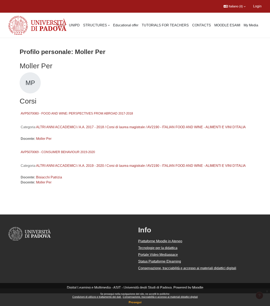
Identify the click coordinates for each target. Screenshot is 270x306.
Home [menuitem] (61, 25)
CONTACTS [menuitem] (201, 25)
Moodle (197, 287)
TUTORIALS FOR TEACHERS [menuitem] (165, 25)
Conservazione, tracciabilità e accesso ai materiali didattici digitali (160, 296)
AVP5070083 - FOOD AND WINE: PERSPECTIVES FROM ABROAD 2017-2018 (77, 113)
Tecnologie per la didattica (157, 248)
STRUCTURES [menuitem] (95, 25)
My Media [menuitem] (251, 25)
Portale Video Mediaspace (158, 254)
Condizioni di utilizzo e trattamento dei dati (97, 296)
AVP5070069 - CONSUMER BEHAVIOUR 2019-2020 (58, 152)
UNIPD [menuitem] (74, 25)
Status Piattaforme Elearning (159, 261)
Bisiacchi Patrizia (49, 177)
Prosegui (135, 302)
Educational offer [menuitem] (125, 25)
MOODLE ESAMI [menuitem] (227, 25)
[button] (234, 6)
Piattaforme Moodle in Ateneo (160, 241)
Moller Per (43, 138)
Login (257, 6)
